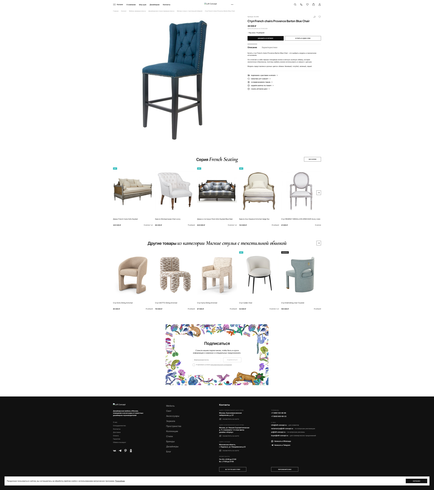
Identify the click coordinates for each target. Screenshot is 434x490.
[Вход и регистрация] (319, 4)
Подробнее (120, 481)
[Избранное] (307, 4)
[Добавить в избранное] (319, 16)
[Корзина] (313, 4)
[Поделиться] (314, 16)
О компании (131, 5)
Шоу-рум (142, 5)
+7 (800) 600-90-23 (278, 416)
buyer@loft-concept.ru (279, 435)
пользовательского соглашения (221, 365)
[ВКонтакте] (114, 450)
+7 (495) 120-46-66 (278, 413)
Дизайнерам (154, 5)
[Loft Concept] (217, 4)
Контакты (166, 5)
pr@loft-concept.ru (278, 432)
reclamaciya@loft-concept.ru (282, 428)
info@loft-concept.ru (279, 425)
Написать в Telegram (282, 445)
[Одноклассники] (130, 450)
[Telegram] (120, 450)
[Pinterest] (125, 450)
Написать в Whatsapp (282, 441)
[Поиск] (295, 4)
